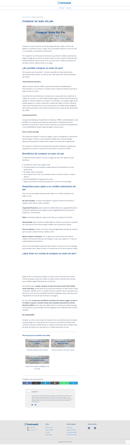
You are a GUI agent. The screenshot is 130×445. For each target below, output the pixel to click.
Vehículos (61, 8)
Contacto (48, 432)
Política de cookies (71, 430)
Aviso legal (69, 427)
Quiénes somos (49, 427)
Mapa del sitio (49, 434)
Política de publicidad (72, 434)
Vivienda (68, 8)
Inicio (23, 17)
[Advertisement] (50, 265)
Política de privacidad (72, 432)
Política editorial (49, 430)
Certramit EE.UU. (32, 430)
